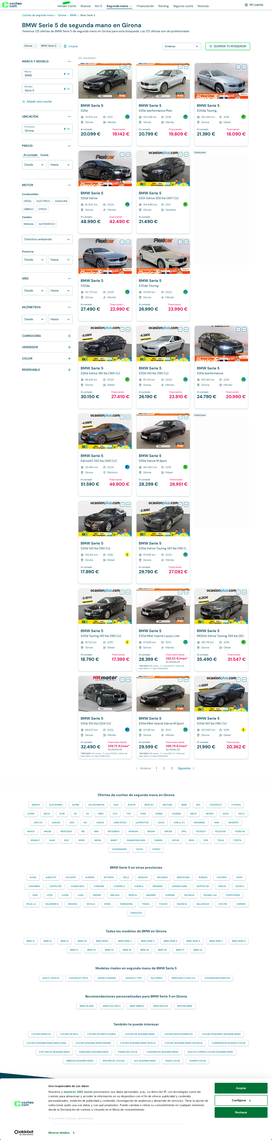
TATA (205, 840)
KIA (85, 822)
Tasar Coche (172, 1060)
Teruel (146, 904)
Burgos (203, 877)
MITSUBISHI (113, 831)
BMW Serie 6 (193, 941)
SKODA (97, 840)
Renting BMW (184, 1006)
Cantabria (34, 886)
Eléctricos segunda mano (54, 1051)
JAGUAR (56, 822)
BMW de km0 (87, 1006)
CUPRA (30, 813)
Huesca (239, 886)
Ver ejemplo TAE (173, 661)
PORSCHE (240, 831)
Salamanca (52, 904)
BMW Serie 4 (170, 941)
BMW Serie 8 (239, 941)
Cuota (44, 155)
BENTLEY (149, 804)
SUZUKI (175, 840)
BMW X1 (74, 949)
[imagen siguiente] (129, 81)
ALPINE (75, 804)
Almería (89, 877)
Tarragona (126, 904)
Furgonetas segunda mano (162, 1051)
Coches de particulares (101, 1034)
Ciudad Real (77, 886)
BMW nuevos (160, 1006)
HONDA (159, 813)
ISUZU (226, 813)
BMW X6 (162, 949)
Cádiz (239, 877)
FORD (143, 813)
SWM (191, 840)
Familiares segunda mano (94, 1051)
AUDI (115, 804)
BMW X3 (109, 949)
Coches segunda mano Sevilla (138, 1043)
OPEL (184, 831)
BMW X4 (127, 949)
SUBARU (158, 840)
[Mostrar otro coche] (105, 96)
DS (87, 813)
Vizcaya (222, 904)
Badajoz (143, 877)
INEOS (193, 813)
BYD (198, 804)
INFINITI (210, 813)
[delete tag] (35, 46)
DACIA (47, 813)
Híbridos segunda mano (79, 1060)
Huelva (222, 886)
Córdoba (99, 886)
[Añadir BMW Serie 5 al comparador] (128, 67)
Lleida (65, 895)
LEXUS (161, 822)
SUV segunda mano (145, 1060)
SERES (81, 840)
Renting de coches (114, 1060)
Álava (33, 877)
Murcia (133, 895)
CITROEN (236, 804)
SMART (113, 840)
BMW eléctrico (112, 1006)
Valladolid (202, 904)
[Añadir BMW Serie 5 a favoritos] (122, 67)
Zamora (241, 904)
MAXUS (31, 831)
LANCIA (100, 822)
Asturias (109, 877)
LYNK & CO (179, 822)
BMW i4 (47, 941)
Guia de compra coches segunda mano (210, 1051)
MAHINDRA (199, 822)
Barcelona (183, 877)
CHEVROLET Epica (78, 978)
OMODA (168, 831)
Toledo (163, 904)
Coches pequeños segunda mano (221, 1034)
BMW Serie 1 (102, 941)
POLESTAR (220, 831)
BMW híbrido (137, 1006)
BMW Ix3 (82, 941)
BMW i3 (30, 941)
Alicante (71, 877)
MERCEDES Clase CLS (183, 978)
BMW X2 (91, 949)
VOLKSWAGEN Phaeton (217, 978)
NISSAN (151, 831)
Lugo (81, 895)
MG (83, 831)
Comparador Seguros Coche (229, 1043)
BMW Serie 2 (125, 941)
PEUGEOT (201, 831)
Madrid (97, 895)
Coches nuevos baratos (178, 1034)
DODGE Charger (107, 978)
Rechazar (241, 1112)
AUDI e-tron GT (51, 978)
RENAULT (35, 840)
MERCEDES (66, 831)
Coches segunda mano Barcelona (46, 1043)
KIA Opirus (156, 978)
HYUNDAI (176, 813)
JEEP (71, 822)
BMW (184, 804)
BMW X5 (144, 949)
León (49, 895)
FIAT (129, 813)
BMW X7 (180, 949)
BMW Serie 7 (216, 941)
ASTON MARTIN (96, 804)
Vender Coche (197, 1060)
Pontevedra (233, 895)
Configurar (239, 1100)
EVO (115, 813)
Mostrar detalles (59, 1132)
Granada (157, 886)
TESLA (220, 840)
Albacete (51, 877)
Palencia (189, 895)
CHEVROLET (215, 804)
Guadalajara (179, 886)
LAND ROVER (119, 822)
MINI (96, 831)
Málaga (114, 895)
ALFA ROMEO (56, 804)
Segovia (72, 904)
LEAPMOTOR (142, 822)
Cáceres (222, 877)
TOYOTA (237, 840)
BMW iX (64, 941)
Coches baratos (41, 1034)
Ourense (170, 895)
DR (75, 813)
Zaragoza (136, 912)
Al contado (30, 155)
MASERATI (233, 822)
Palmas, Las (210, 895)
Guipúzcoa (203, 886)
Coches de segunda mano (140, 1034)
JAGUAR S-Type (133, 978)
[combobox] (25, 75)
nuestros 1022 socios (78, 1091)
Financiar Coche (127, 1051)
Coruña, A (119, 886)
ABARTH (36, 804)
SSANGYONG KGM (136, 840)
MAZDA (47, 831)
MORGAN (133, 831)
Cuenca (138, 886)
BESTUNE (167, 804)
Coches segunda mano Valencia (183, 1043)
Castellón (55, 886)
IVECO (241, 813)
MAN (216, 822)
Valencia (182, 904)
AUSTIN (131, 804)
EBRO (101, 813)
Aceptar (241, 1088)
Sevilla (91, 904)
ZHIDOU (156, 849)
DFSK (62, 813)
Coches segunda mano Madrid (93, 1043)
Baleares (162, 877)
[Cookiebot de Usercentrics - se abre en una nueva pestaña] (24, 1133)
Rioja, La (31, 904)
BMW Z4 (198, 949)
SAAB (52, 840)
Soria (107, 904)
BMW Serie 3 (148, 941)
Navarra (151, 895)
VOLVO (139, 849)
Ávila (126, 877)
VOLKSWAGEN (119, 849)
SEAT (66, 840)
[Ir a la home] (12, 5)
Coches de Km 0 (69, 1034)
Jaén (35, 895)
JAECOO (37, 822)
